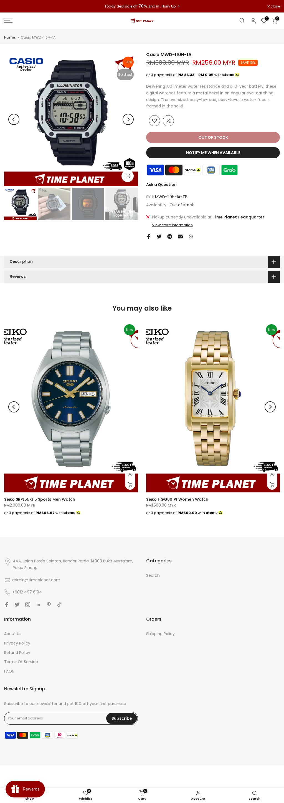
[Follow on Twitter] (17, 604)
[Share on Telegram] (169, 236)
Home (9, 37)
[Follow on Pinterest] (48, 604)
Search (153, 575)
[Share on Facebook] (148, 236)
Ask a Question (161, 184)
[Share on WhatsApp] (190, 236)
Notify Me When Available (213, 152)
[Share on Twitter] (159, 236)
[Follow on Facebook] (6, 604)
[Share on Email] (180, 236)
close (12, 6)
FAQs (9, 671)
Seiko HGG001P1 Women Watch (177, 499)
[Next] (128, 119)
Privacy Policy (17, 643)
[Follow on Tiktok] (59, 604)
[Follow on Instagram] (27, 604)
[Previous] (13, 119)
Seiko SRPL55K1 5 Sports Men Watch (39, 499)
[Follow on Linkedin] (38, 604)
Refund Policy (17, 652)
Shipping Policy (160, 633)
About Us (12, 633)
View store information (172, 225)
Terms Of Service (21, 661)
